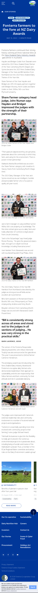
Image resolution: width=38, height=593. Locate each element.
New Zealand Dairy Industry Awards (20, 55)
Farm (11, 18)
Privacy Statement (8, 564)
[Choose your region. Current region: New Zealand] (8, 3)
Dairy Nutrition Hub (10, 524)
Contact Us (24, 530)
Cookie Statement (21, 589)
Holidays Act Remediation (25, 546)
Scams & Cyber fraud (26, 538)
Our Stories (6, 537)
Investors (5, 530)
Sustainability (22, 18)
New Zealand (19, 20)
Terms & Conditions (8, 571)
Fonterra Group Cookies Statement (13, 568)
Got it (33, 587)
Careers (23, 524)
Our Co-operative (9, 517)
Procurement (7, 545)
